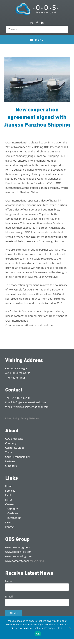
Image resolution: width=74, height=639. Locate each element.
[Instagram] (31, 22)
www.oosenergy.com (17, 547)
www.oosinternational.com (32, 407)
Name (8, 581)
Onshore (12, 513)
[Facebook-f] (37, 22)
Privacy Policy (12, 418)
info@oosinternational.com (29, 402)
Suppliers (11, 466)
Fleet (8, 495)
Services (10, 490)
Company (11, 443)
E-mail (9, 596)
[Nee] (69, 627)
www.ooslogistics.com (18, 551)
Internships (14, 517)
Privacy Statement (30, 418)
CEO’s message (14, 438)
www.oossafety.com (24, 561)
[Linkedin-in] (42, 22)
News (8, 522)
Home (8, 486)
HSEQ (8, 499)
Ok (38, 633)
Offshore (12, 508)
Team (8, 452)
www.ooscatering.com (18, 556)
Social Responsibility (17, 457)
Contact (9, 527)
